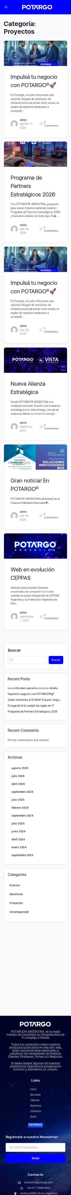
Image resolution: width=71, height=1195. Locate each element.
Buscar (14, 650)
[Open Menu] (6, 7)
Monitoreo (16, 894)
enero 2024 (19, 847)
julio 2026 (18, 776)
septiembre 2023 (22, 855)
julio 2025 (18, 799)
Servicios (35, 1094)
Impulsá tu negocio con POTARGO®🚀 (31, 694)
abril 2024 (18, 839)
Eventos (15, 885)
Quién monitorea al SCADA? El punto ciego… (34, 699)
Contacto (35, 1111)
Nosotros (35, 1105)
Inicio (33, 1089)
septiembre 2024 (23, 815)
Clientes (34, 1100)
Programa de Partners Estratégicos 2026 (32, 711)
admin (23, 119)
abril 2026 (18, 783)
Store (33, 1116)
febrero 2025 (20, 807)
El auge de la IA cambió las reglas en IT (31, 705)
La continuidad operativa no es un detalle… (33, 688)
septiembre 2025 (22, 791)
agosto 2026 (20, 768)
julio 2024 (18, 823)
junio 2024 (19, 831)
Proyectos (16, 903)
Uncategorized (19, 911)
